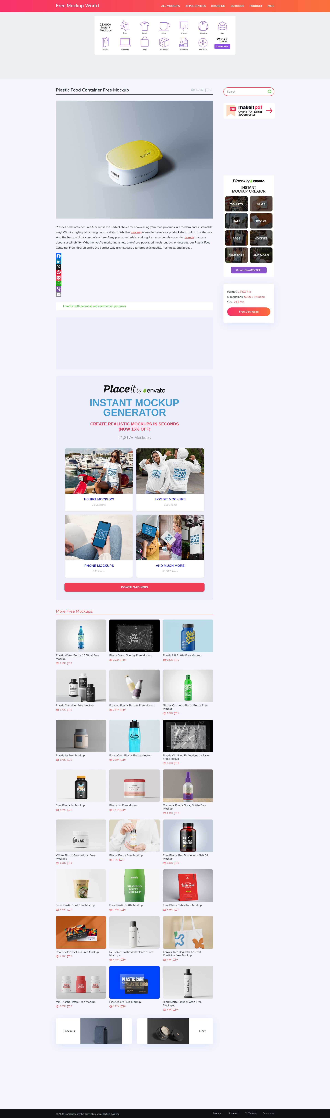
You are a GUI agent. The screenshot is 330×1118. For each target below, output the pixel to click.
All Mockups (170, 6)
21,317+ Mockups (134, 437)
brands (189, 237)
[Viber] (134, 289)
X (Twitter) (251, 1113)
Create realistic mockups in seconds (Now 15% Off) (134, 426)
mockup (136, 232)
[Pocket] (134, 278)
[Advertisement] (165, 66)
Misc (271, 6)
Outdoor (237, 6)
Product (256, 6)
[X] (134, 267)
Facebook (218, 1113)
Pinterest (234, 1113)
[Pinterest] (134, 272)
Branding (218, 6)
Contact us (268, 1113)
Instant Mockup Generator (134, 407)
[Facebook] (134, 256)
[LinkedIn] (134, 261)
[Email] (134, 294)
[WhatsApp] (134, 283)
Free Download (248, 312)
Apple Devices (195, 6)
